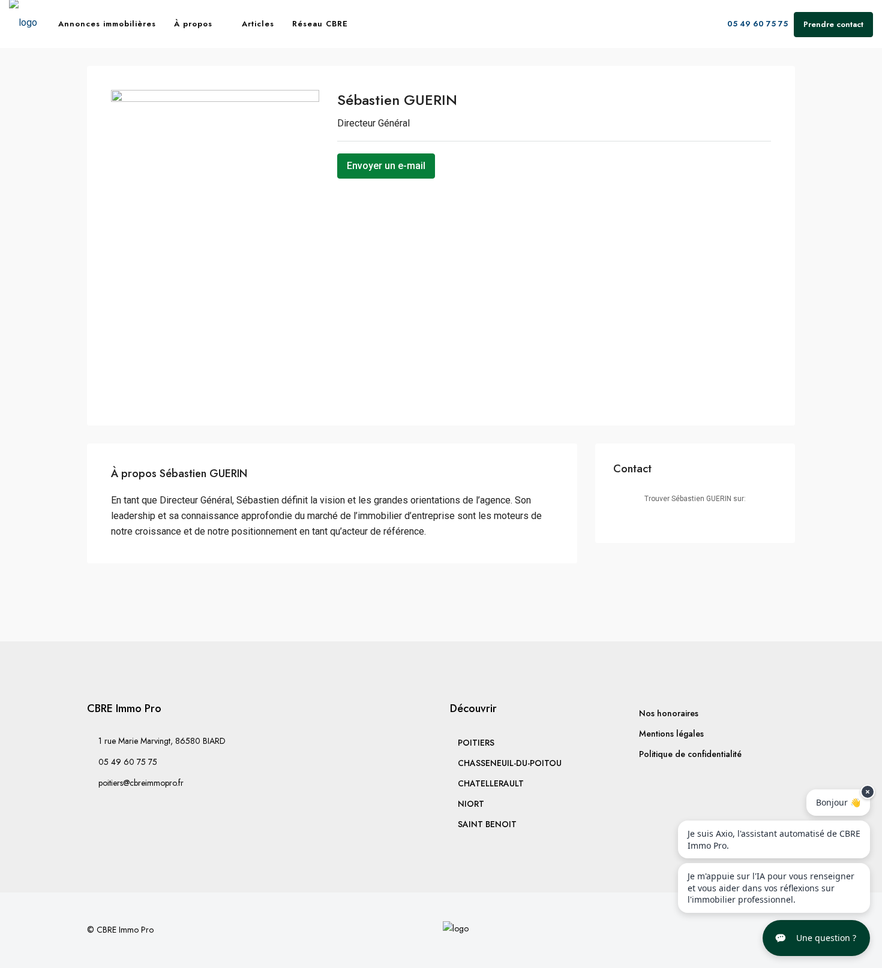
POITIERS (476, 743)
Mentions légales (671, 734)
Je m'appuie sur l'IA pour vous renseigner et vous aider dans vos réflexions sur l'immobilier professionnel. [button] (771, 887)
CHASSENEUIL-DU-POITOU (510, 763)
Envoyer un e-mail (386, 165)
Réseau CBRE (320, 23)
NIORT (471, 804)
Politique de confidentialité (690, 754)
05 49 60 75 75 (756, 23)
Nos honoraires (668, 713)
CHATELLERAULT (491, 783)
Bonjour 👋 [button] (838, 802)
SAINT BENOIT (487, 824)
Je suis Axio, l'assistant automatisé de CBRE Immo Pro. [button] (774, 839)
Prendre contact (833, 24)
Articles (258, 23)
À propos (193, 23)
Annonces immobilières (107, 23)
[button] (816, 938)
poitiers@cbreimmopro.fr (141, 783)
